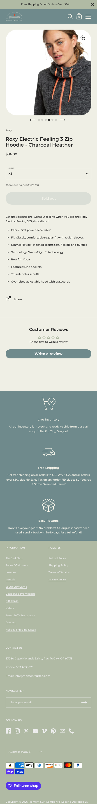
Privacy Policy (57, 579)
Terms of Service (58, 572)
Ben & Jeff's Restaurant (20, 615)
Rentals (10, 579)
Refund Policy (57, 558)
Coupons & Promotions (20, 593)
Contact (11, 622)
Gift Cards (12, 601)
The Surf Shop (14, 558)
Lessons (11, 572)
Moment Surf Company (43, 801)
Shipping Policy (58, 565)
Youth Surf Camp (16, 586)
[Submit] (84, 702)
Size (11, 168)
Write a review (48, 354)
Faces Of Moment (17, 565)
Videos (10, 608)
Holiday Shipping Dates (21, 629)
